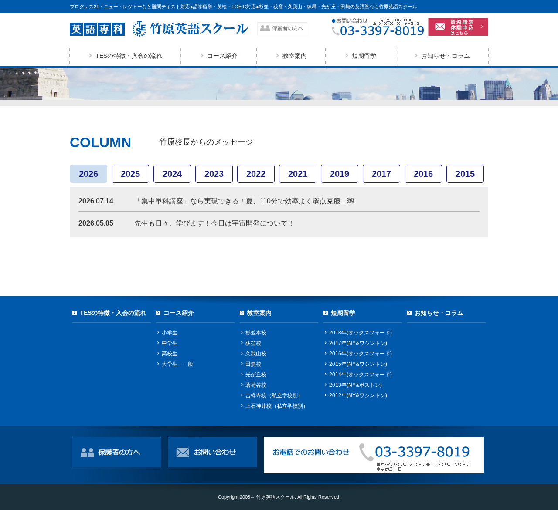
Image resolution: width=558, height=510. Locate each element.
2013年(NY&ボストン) (355, 385)
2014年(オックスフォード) (360, 375)
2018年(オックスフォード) (360, 333)
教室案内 (294, 55)
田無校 (253, 364)
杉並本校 (255, 333)
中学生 (169, 343)
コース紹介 (222, 55)
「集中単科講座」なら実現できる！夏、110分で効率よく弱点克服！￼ (244, 201)
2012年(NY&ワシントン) (358, 395)
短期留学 (364, 55)
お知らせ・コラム (445, 55)
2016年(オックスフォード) (360, 354)
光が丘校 (255, 375)
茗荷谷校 (255, 385)
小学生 (169, 333)
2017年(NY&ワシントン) (358, 343)
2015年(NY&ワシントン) (358, 364)
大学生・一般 (177, 364)
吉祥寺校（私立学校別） (274, 395)
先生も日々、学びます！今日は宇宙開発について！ (214, 223)
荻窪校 (253, 343)
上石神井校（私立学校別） (276, 406)
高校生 (169, 354)
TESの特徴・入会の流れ (128, 55)
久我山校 (255, 354)
